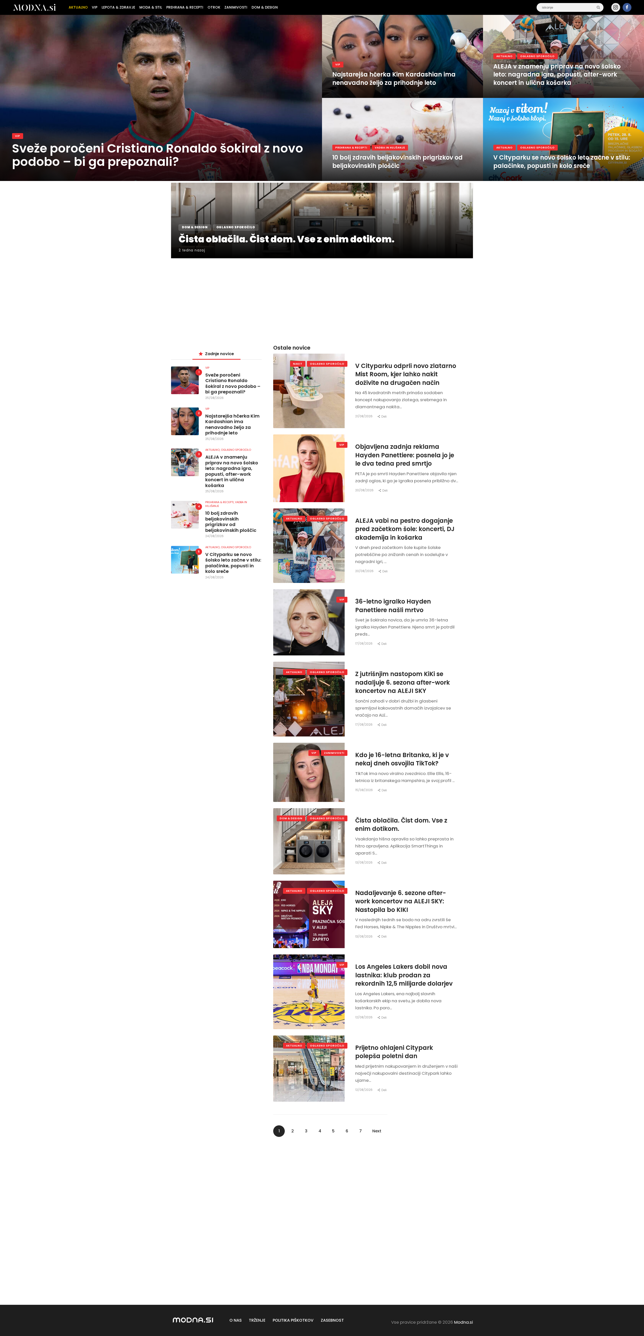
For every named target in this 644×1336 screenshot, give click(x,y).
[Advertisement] (322, 295)
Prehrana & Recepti (351, 148)
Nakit (297, 364)
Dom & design (291, 818)
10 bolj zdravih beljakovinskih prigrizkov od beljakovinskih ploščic (397, 162)
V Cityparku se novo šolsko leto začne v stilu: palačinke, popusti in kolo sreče (561, 162)
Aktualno (504, 56)
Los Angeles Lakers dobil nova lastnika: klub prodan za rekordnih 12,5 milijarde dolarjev (404, 975)
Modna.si (463, 1322)
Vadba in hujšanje (390, 148)
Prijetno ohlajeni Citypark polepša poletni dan (394, 1052)
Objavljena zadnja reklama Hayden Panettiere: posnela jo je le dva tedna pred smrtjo (404, 455)
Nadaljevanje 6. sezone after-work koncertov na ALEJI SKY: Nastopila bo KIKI (400, 901)
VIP (17, 136)
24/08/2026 (214, 536)
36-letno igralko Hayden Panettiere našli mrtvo (393, 605)
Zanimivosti (334, 753)
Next (376, 1131)
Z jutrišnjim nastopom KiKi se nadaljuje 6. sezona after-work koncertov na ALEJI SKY (402, 682)
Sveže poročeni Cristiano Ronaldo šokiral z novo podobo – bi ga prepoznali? (157, 155)
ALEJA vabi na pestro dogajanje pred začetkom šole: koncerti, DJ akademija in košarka (405, 529)
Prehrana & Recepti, (220, 502)
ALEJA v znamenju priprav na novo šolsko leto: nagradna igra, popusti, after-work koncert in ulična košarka (557, 74)
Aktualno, (213, 450)
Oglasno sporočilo (537, 56)
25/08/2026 (214, 398)
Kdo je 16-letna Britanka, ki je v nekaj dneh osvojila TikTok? (402, 759)
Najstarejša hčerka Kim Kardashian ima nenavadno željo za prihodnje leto (394, 78)
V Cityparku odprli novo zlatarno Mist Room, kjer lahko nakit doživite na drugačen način (405, 374)
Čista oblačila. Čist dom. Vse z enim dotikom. (401, 824)
